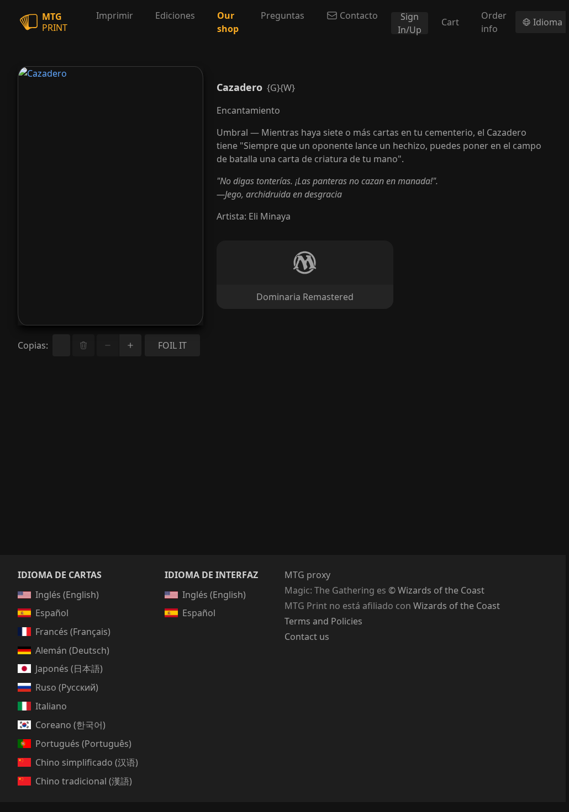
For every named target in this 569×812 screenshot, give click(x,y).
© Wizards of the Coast (436, 590)
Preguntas (282, 15)
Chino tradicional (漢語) (83, 781)
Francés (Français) (72, 632)
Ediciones (175, 15)
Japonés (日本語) (69, 669)
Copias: (33, 345)
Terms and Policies (323, 621)
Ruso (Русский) (66, 687)
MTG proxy (307, 575)
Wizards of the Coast (456, 606)
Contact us (306, 637)
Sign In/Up (410, 23)
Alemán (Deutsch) (72, 650)
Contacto (359, 15)
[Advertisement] (283, 469)
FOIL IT (172, 345)
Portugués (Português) (83, 744)
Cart (450, 22)
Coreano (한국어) (70, 725)
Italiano (51, 706)
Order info (494, 22)
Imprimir (114, 15)
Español (52, 613)
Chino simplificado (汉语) (86, 762)
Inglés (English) (67, 595)
